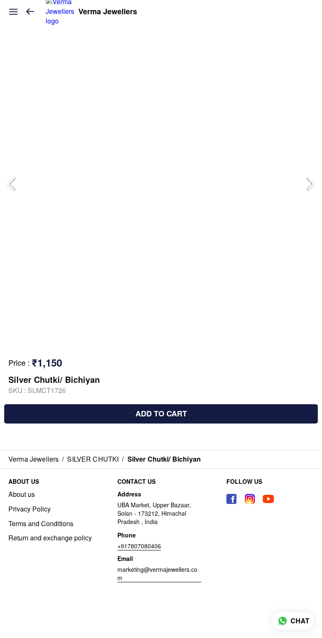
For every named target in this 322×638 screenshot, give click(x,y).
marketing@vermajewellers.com (157, 573)
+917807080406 (139, 546)
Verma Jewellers (107, 12)
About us (21, 494)
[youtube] (268, 499)
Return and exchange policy (50, 537)
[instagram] (250, 499)
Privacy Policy (29, 509)
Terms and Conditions (40, 523)
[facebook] (231, 499)
